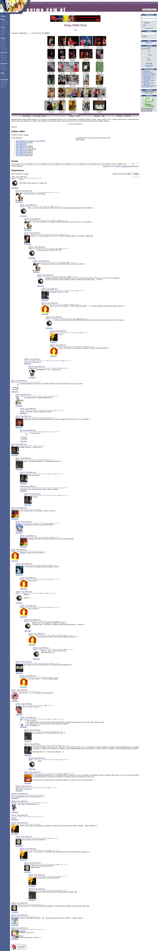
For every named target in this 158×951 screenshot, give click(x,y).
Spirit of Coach (19, 565)
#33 (69, 276)
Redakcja (4, 81)
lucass (17, 663)
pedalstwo (23, 931)
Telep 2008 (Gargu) (22, 150)
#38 (65, 649)
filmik (28, 789)
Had (42, 290)
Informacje (4, 79)
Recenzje (4, 29)
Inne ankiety (149, 66)
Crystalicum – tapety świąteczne (148, 81)
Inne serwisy (5, 22)
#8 (49, 565)
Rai (12, 916)
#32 (52, 537)
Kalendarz (4, 63)
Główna (3, 16)
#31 (61, 759)
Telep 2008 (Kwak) (21, 146)
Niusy (3, 19)
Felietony (3, 32)
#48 (58, 864)
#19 (57, 621)
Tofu (12, 691)
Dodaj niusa (4, 24)
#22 (54, 731)
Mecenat (3, 86)
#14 (46, 705)
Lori (17, 705)
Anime (3, 40)
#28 (62, 368)
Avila (21, 719)
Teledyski (4, 59)
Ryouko (43, 304)
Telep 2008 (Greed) (22, 154)
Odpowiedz (14, 188)
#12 (51, 607)
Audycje (3, 74)
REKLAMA (136, 176)
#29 (68, 262)
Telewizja (3, 70)
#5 (55, 473)
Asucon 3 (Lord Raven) (149, 73)
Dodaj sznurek (80, 139)
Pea (51, 332)
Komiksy (3, 48)
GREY (17, 459)
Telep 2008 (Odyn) (21, 142)
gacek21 (18, 787)
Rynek (3, 65)
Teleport (26, 135)
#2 (49, 396)
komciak (18, 838)
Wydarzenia (4, 49)
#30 (65, 635)
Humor (3, 33)
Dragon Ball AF (147, 76)
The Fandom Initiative (22, 155)
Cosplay (3, 44)
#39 (60, 495)
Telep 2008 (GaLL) (21, 152)
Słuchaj (150, 43)
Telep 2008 (19, 144)
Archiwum (4, 21)
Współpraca (4, 82)
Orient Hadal (146, 71)
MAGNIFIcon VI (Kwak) (149, 85)
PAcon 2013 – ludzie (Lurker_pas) (148, 83)
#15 (59, 220)
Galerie (3, 38)
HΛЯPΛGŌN (14, 929)
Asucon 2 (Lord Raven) (149, 75)
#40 (77, 290)
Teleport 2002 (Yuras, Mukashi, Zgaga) (28, 141)
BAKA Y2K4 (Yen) (148, 72)
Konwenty (4, 30)
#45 (80, 332)
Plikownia (4, 52)
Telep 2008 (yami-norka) (23, 149)
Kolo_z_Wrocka (28, 773)
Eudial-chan (32, 368)
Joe (17, 192)
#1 (50, 192)
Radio (3, 73)
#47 (50, 850)
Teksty (3, 27)
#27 (61, 248)
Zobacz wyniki (149, 65)
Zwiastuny (4, 60)
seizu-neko (14, 802)
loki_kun (18, 523)
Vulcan (26, 234)
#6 (51, 523)
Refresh (18, 417)
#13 (52, 206)
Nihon (2, 54)
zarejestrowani (126, 166)
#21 (56, 719)
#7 (50, 431)
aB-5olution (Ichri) (148, 86)
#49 (59, 876)
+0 (39, 178)
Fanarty (3, 46)
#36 (49, 838)
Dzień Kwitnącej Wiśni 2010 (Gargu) (149, 78)
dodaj (26, 174)
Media (3, 57)
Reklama (3, 84)
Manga (3, 41)
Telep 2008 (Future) (22, 147)
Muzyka (3, 76)
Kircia (21, 936)
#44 (78, 318)
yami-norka (14, 509)
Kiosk (2, 35)
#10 (51, 579)
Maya (17, 396)
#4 (45, 459)
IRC (2, 87)
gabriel (13, 178)
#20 (51, 677)
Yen (75, 30)
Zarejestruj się (148, 28)
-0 (41, 178)
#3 (55, 410)
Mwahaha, (23, 552)
